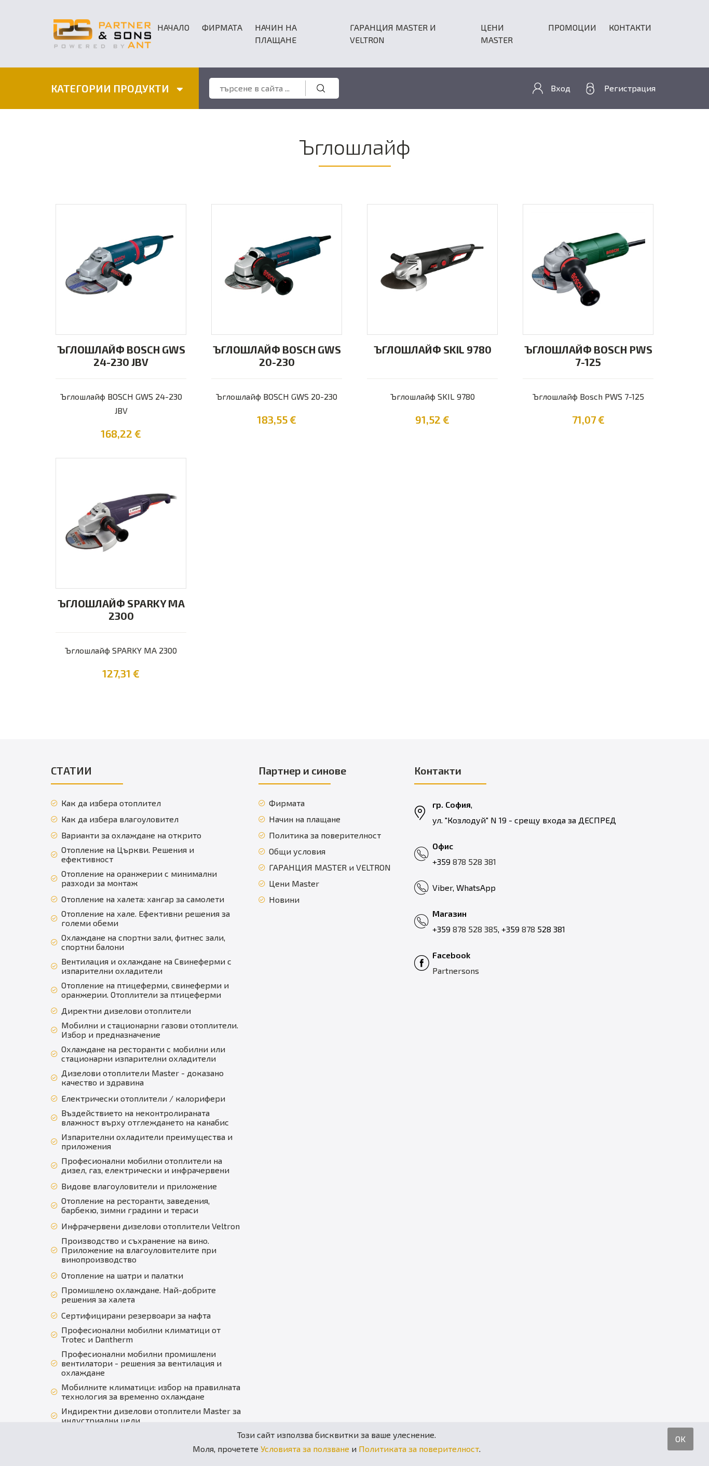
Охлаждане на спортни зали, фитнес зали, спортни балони (143, 942)
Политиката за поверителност (419, 1449)
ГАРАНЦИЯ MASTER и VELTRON (393, 33)
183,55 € (276, 419)
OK (680, 1439)
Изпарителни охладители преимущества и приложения (147, 1141)
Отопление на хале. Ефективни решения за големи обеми (145, 918)
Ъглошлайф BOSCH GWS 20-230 (277, 355)
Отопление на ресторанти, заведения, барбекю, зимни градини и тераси (135, 1205)
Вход (560, 88)
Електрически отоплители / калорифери (143, 1098)
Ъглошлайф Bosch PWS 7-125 (588, 355)
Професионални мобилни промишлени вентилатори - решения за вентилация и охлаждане (141, 1363)
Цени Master (497, 33)
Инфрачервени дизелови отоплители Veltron (150, 1226)
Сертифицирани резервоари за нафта (136, 1315)
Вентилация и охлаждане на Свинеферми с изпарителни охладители (146, 966)
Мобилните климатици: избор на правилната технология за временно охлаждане (150, 1391)
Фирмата (222, 27)
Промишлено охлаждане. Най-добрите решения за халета (138, 1294)
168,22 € (121, 433)
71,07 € (588, 419)
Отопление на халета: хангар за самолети (142, 899)
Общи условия (297, 851)
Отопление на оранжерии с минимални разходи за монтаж (139, 878)
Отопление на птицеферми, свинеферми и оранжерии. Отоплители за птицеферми (145, 990)
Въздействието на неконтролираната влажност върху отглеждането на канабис (145, 1117)
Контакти (630, 27)
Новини (284, 899)
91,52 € (432, 419)
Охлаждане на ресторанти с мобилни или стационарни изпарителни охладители (143, 1053)
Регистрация (630, 88)
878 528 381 (474, 861)
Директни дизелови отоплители (126, 1010)
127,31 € (121, 673)
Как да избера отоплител (111, 803)
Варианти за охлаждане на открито (131, 835)
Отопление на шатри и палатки (122, 1275)
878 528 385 (475, 929)
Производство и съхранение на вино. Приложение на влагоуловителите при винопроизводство (138, 1250)
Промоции (572, 27)
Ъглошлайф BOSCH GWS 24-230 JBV (121, 355)
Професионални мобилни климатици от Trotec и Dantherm (141, 1334)
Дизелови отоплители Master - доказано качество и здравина (142, 1077)
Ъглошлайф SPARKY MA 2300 (121, 609)
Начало (173, 27)
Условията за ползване (305, 1449)
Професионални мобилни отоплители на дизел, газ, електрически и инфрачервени (145, 1165)
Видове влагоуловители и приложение (139, 1186)
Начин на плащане (276, 33)
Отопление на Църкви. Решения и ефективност (127, 854)
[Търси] (320, 88)
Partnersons (455, 970)
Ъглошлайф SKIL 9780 (433, 349)
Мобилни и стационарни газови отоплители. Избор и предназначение (149, 1030)
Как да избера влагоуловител (120, 819)
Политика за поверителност (325, 835)
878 (529, 929)
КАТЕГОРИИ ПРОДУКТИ (111, 88)
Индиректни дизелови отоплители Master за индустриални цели (151, 1415)
